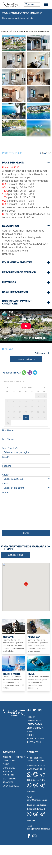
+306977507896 (36, 780)
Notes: (5, 492)
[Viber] (35, 774)
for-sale (7, 772)
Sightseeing (9, 779)
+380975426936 (36, 809)
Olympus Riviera (35, 728)
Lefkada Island (34, 721)
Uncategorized (11, 786)
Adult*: (5, 474)
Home (4, 31)
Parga (30, 732)
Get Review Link (42, 353)
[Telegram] (42, 775)
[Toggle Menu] (46, 4)
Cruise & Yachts (11, 761)
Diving (6, 764)
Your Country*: (10, 448)
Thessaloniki (34, 742)
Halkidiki (13, 31)
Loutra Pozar (34, 724)
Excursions (9, 768)
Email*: (6, 456)
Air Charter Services (14, 757)
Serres (30, 735)
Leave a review (24, 359)
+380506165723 (12, 372)
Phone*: (6, 465)
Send (26, 532)
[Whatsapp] (29, 774)
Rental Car (8, 775)
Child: (5, 483)
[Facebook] (29, 836)
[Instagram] (34, 836)
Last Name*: (8, 439)
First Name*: (8, 430)
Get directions (15, 554)
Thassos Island (35, 739)
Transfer (8, 782)
